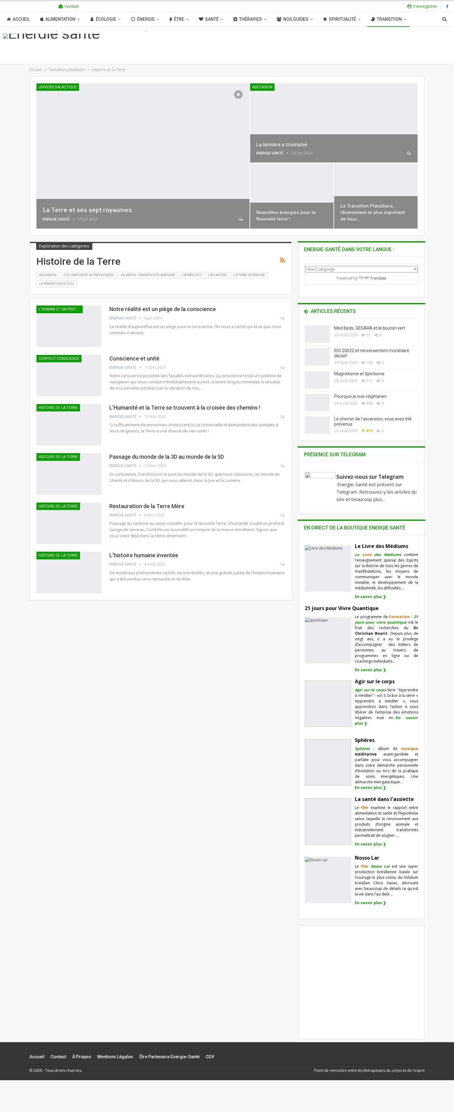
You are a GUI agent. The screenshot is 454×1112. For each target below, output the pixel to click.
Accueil (21, 19)
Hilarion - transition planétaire (148, 275)
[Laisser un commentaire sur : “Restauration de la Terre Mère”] (282, 515)
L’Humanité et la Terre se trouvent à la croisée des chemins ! (184, 407)
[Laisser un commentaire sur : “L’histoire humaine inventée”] (282, 564)
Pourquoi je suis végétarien (360, 396)
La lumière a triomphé (281, 144)
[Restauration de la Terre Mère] (68, 523)
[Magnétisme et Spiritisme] (317, 380)
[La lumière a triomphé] (334, 123)
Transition (389, 19)
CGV (210, 1056)
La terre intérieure (249, 275)
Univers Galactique (58, 87)
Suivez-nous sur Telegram (370, 476)
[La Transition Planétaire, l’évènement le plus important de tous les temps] (376, 196)
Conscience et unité (134, 358)
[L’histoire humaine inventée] (68, 572)
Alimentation (60, 19)
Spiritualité (342, 19)
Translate (378, 278)
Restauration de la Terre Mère (146, 506)
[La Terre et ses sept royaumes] (143, 156)
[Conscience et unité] (68, 375)
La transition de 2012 (56, 283)
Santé (212, 19)
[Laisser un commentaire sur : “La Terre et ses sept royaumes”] (241, 219)
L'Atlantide (217, 275)
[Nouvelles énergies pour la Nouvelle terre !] (292, 196)
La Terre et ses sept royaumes (87, 210)
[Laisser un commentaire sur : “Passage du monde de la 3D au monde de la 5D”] (282, 466)
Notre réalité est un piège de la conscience (162, 309)
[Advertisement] (362, 987)
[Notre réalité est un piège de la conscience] (68, 326)
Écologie (106, 19)
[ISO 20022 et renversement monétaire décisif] (317, 356)
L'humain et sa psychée (61, 309)
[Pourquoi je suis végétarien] (317, 402)
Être (179, 19)
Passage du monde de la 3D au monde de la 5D (166, 456)
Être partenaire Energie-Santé (169, 1056)
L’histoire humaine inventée (143, 555)
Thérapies (250, 19)
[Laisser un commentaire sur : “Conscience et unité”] (282, 367)
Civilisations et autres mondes (88, 275)
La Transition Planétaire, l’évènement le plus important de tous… (372, 212)
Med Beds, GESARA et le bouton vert (369, 328)
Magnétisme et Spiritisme (359, 373)
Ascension (262, 87)
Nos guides (295, 19)
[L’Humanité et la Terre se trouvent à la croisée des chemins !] (68, 424)
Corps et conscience (59, 358)
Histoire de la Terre (58, 408)
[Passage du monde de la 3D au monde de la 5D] (68, 474)
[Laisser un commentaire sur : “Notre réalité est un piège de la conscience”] (282, 318)
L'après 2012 (191, 275)
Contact (72, 6)
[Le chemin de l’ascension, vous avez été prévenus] (317, 425)
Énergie (146, 19)
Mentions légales (115, 1056)
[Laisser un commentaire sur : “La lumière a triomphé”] (409, 153)
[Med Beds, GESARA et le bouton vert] (317, 334)
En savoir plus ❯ (370, 596)
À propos (81, 1056)
